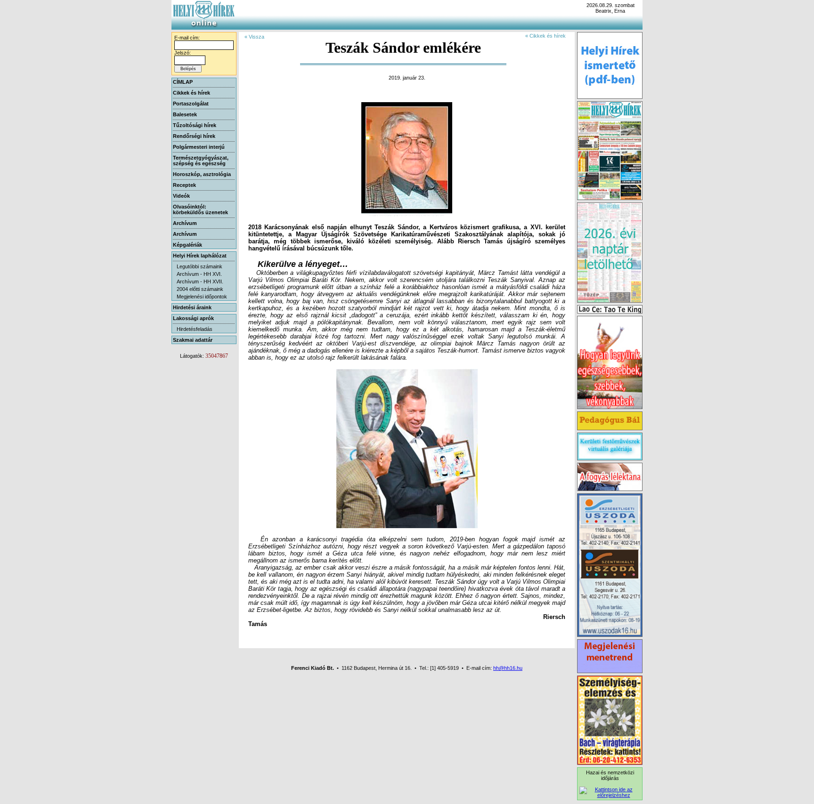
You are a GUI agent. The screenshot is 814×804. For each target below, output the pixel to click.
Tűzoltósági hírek (194, 125)
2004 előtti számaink (200, 289)
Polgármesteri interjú (199, 147)
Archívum (185, 223)
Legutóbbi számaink (199, 266)
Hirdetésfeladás (194, 329)
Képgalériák (187, 245)
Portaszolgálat (191, 103)
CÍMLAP (183, 82)
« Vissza (254, 37)
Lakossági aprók (193, 318)
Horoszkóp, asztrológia (202, 174)
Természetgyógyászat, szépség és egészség (200, 160)
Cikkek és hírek (191, 93)
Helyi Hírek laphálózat (200, 255)
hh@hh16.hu (507, 668)
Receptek (184, 185)
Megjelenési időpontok (202, 296)
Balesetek (185, 114)
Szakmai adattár (192, 340)
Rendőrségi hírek (194, 136)
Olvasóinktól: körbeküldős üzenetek (200, 209)
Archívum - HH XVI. (199, 274)
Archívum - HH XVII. (200, 281)
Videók (181, 196)
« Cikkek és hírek (545, 36)
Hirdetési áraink (192, 307)
